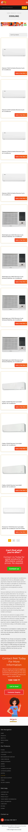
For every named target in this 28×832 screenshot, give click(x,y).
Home (8, 13)
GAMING (3, 764)
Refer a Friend (4, 740)
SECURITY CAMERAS (5, 782)
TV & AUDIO (3, 754)
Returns (3, 806)
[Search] (24, 7)
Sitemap (3, 808)
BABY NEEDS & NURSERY (6, 777)
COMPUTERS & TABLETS (6, 752)
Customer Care (5, 792)
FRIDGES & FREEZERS (5, 761)
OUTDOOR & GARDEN (6, 770)
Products (13, 13)
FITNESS (2, 780)
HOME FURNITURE (5, 759)
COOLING (3, 775)
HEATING (3, 773)
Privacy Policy (4, 796)
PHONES (3, 750)
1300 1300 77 (14, 680)
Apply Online (15, 622)
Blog (2, 742)
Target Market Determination (8, 799)
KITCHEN (3, 766)
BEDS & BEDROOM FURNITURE (8, 757)
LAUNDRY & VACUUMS (6, 768)
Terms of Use (4, 794)
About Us (3, 738)
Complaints (4, 803)
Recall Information (6, 801)
